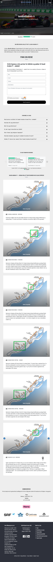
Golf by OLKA (17, 556)
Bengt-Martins (23, 556)
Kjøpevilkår (39, 532)
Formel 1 (2, 33)
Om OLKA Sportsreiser (42, 536)
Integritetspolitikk (41, 534)
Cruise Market (30, 556)
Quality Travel (36, 556)
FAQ (28, 491)
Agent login (39, 538)
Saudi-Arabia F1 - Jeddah (9, 33)
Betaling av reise (40, 530)
